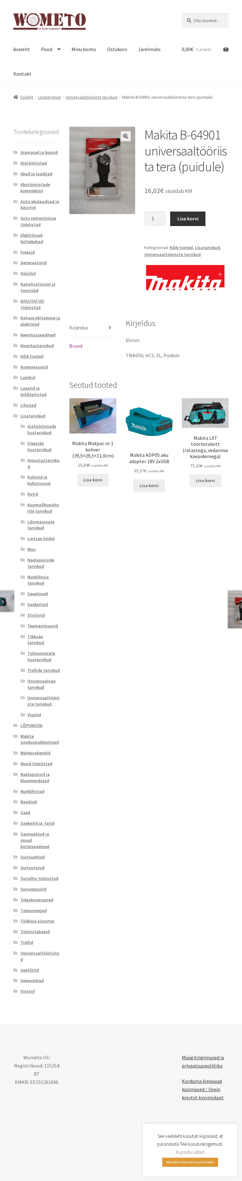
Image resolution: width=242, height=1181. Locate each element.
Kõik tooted (181, 247)
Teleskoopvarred (36, 900)
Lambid (27, 377)
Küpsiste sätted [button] (190, 1152)
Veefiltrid (29, 970)
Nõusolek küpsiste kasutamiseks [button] (190, 1162)
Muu (31, 549)
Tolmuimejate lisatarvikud (41, 656)
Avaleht (21, 49)
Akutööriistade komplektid (35, 188)
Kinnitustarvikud (37, 345)
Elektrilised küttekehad (31, 238)
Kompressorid (34, 367)
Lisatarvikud (49, 97)
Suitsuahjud (32, 857)
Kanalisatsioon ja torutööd (37, 287)
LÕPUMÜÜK (31, 725)
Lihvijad (28, 405)
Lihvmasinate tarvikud (41, 525)
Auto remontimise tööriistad (38, 221)
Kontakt (22, 74)
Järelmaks (149, 49)
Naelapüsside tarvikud (40, 563)
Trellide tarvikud (43, 670)
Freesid (27, 252)
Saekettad (37, 604)
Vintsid (27, 991)
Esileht (26, 97)
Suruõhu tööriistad (39, 878)
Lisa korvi (188, 218)
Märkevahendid (35, 753)
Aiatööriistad (33, 163)
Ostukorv (117, 49)
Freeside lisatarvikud (39, 446)
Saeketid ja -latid (37, 823)
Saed (25, 812)
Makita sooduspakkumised (39, 739)
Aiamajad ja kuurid (39, 152)
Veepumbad (32, 980)
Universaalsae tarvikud (41, 684)
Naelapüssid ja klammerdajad (35, 777)
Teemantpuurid (42, 626)
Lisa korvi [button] (93, 480)
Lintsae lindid (41, 538)
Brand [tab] (75, 346)
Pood (46, 49)
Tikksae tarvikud (35, 640)
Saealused (37, 593)
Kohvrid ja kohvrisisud (38, 480)
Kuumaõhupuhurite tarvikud (43, 508)
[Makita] (185, 277)
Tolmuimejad (33, 910)
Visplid (34, 715)
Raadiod (28, 802)
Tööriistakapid (35, 931)
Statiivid (36, 615)
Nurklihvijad (32, 791)
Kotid (32, 494)
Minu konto (84, 49)
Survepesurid (33, 889)
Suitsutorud (32, 867)
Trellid (26, 942)
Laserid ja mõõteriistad (33, 391)
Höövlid (28, 273)
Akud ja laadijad (36, 174)
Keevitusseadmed (37, 335)
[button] (126, 136)
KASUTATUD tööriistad (32, 304)
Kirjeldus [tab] (78, 327)
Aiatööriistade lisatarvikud (41, 429)
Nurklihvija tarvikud (38, 580)
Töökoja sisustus (37, 921)
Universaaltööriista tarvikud (92, 97)
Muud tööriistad (36, 763)
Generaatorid (33, 262)
